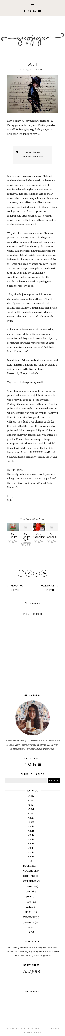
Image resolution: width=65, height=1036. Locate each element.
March (29, 912)
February (29, 917)
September (30, 881)
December (30, 866)
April (29, 907)
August (29, 886)
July (29, 891)
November (30, 871)
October (29, 876)
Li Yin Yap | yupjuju (33, 1028)
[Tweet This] (28, 573)
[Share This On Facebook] (21, 573)
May (29, 902)
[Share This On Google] (44, 573)
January (29, 922)
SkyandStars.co (32, 1033)
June (29, 896)
